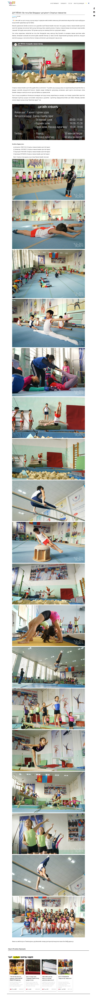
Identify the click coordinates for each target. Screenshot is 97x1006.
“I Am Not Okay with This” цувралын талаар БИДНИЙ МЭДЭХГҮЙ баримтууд (16, 978)
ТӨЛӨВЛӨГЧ (64, 3)
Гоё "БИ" (70, 3)
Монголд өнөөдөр (79, 3)
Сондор (14, 16)
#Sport (10, 949)
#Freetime (15, 949)
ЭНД (66, 941)
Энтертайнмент (54, 3)
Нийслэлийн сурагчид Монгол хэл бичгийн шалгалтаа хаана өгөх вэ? (48, 978)
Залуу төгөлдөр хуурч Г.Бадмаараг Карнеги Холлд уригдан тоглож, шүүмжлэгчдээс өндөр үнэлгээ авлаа (32, 980)
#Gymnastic (22, 949)
